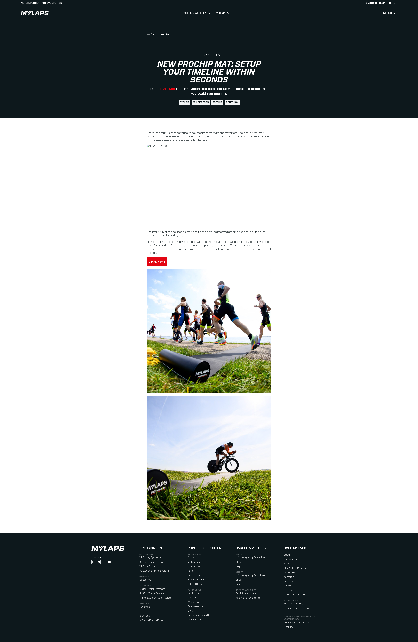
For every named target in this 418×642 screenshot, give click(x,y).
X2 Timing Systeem (150, 557)
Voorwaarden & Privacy (296, 622)
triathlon (232, 102)
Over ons (371, 3)
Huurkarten (194, 575)
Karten (191, 571)
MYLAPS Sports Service (152, 620)
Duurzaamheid (291, 559)
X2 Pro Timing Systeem (152, 562)
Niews (287, 563)
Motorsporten (30, 3)
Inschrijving (145, 611)
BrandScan (145, 616)
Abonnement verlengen (248, 598)
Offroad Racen (195, 584)
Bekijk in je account (246, 593)
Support (288, 586)
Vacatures (289, 572)
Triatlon (192, 597)
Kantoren (289, 577)
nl (390, 3)
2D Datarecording (293, 603)
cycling (184, 102)
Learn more (157, 261)
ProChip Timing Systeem (152, 593)
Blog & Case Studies (295, 568)
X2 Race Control (148, 566)
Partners (288, 581)
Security (288, 627)
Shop (238, 562)
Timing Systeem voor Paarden (155, 598)
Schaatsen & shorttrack (201, 615)
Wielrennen (194, 602)
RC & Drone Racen (197, 579)
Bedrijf (287, 555)
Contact (288, 590)
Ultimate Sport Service (296, 608)
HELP (382, 3)
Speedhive (145, 580)
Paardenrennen (196, 619)
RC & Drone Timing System (154, 571)
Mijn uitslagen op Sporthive (250, 575)
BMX (190, 611)
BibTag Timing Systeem (152, 589)
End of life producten (295, 594)
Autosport (193, 557)
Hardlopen (193, 593)
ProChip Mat (165, 89)
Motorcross (194, 566)
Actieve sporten (52, 3)
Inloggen (389, 13)
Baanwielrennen (196, 606)
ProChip (217, 102)
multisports (201, 102)
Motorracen (194, 562)
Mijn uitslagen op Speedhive (251, 557)
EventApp (144, 607)
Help (238, 566)
